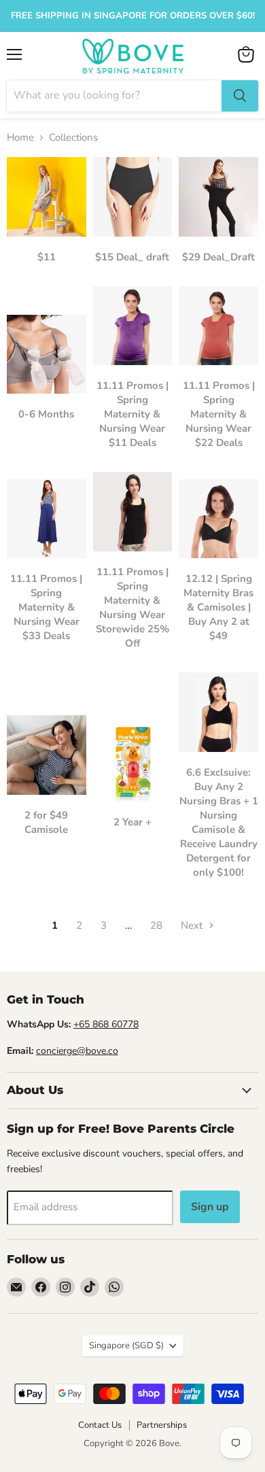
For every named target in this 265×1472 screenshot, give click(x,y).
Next (193, 925)
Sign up (210, 1206)
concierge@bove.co (77, 1050)
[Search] (240, 96)
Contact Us (100, 1425)
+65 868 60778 (106, 1024)
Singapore (126, 1345)
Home (20, 137)
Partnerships (162, 1425)
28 (156, 925)
